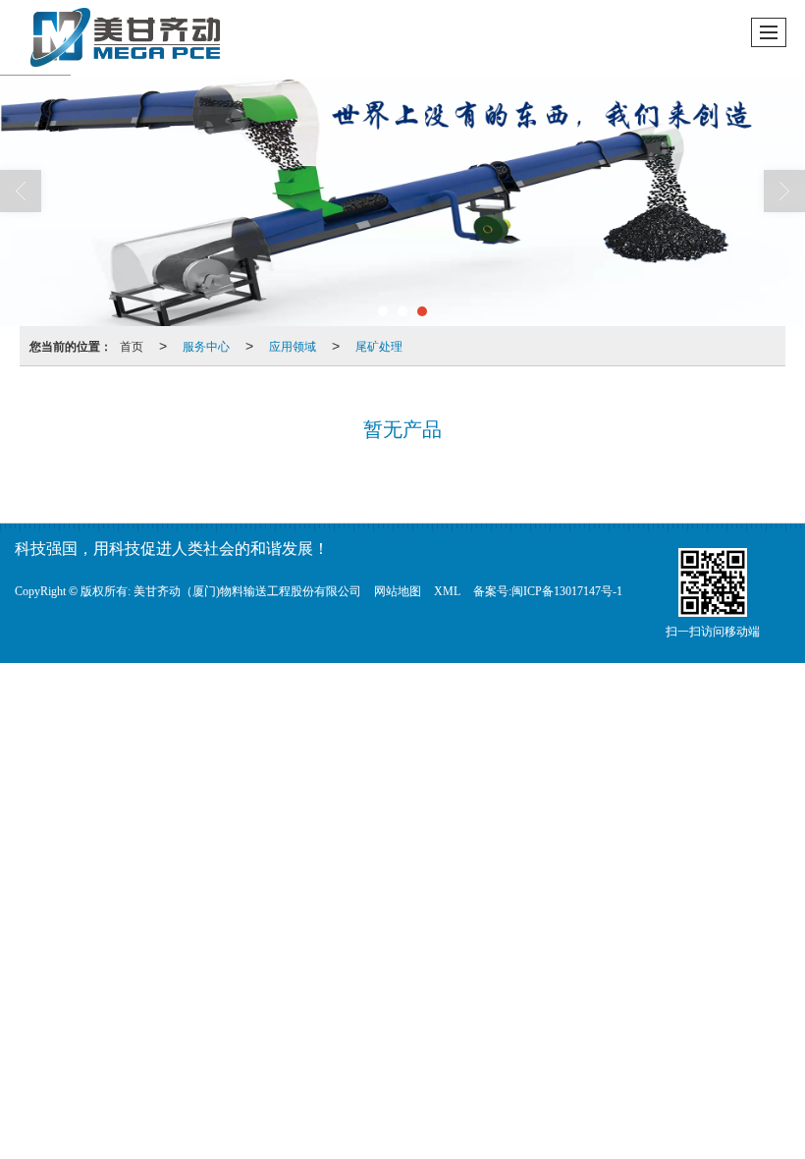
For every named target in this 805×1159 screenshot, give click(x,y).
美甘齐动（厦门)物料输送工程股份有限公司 (247, 591)
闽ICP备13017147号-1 (566, 591)
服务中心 (206, 345)
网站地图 (397, 591)
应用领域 (292, 345)
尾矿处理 (378, 345)
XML (447, 591)
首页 (131, 345)
